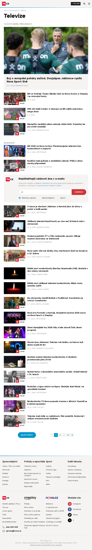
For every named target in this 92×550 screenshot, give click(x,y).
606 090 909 (12, 527)
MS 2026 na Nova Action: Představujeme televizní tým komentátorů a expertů (54, 147)
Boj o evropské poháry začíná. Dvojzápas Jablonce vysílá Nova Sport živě (44, 80)
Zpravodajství (14, 10)
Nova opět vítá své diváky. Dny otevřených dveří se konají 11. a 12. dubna (57, 252)
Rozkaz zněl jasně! (31, 483)
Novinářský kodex (9, 522)
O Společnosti (52, 507)
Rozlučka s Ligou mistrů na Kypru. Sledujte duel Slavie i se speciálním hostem (55, 388)
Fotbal (48, 466)
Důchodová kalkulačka (77, 477)
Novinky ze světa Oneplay (34, 522)
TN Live (76, 3)
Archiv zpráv (7, 511)
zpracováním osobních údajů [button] (49, 185)
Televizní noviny (30, 466)
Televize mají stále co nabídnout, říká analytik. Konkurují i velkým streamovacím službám (55, 417)
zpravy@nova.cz (13, 531)
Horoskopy (72, 466)
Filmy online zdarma (32, 515)
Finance (5, 477)
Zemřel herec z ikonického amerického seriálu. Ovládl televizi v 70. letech (57, 373)
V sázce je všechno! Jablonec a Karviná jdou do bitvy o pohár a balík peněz (54, 208)
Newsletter (6, 518)
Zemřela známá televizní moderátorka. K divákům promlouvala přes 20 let (52, 358)
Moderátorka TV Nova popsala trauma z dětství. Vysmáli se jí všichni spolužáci (57, 402)
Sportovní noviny (30, 479)
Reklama (49, 504)
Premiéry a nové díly (32, 511)
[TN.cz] (6, 4)
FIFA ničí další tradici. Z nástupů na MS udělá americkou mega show (55, 110)
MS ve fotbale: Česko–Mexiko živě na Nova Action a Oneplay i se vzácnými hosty (57, 95)
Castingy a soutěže (54, 522)
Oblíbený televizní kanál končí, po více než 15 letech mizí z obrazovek (56, 222)
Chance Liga (51, 470)
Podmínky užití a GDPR (55, 511)
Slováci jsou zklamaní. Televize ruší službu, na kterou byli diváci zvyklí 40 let (55, 343)
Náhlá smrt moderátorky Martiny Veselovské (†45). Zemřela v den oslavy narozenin (57, 269)
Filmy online (28, 507)
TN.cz (6, 10)
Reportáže (28, 486)
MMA (48, 484)
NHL (47, 481)
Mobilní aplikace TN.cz (11, 504)
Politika (5, 473)
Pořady (27, 504)
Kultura (5, 484)
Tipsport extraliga (53, 477)
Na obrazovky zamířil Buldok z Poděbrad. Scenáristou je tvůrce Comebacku (55, 299)
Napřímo (27, 470)
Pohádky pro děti (31, 518)
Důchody (6, 470)
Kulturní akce (73, 481)
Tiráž (4, 515)
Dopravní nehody (74, 473)
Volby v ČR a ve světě (11, 466)
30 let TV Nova (52, 526)
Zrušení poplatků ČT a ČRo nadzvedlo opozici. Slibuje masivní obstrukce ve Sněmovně (53, 237)
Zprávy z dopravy (74, 470)
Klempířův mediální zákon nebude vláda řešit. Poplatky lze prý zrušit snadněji (56, 125)
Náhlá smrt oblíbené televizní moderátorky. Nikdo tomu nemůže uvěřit (54, 284)
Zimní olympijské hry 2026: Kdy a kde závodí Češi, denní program (54, 328)
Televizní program (53, 518)
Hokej (48, 473)
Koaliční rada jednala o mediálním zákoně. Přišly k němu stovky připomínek (55, 162)
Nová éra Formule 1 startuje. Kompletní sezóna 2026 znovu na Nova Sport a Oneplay (56, 314)
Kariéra (49, 515)
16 (68, 435)
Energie (5, 481)
